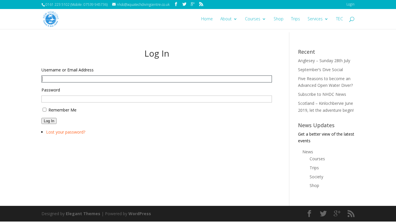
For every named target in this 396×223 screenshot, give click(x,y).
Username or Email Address (67, 70)
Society (316, 176)
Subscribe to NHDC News (322, 94)
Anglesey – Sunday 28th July (324, 60)
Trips (295, 19)
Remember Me (62, 110)
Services (315, 19)
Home (207, 19)
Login (350, 4)
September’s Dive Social (320, 69)
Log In (49, 121)
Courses (252, 19)
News (307, 151)
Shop (279, 19)
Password (50, 90)
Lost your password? (65, 132)
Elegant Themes (83, 213)
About (226, 19)
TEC (339, 19)
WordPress (139, 213)
